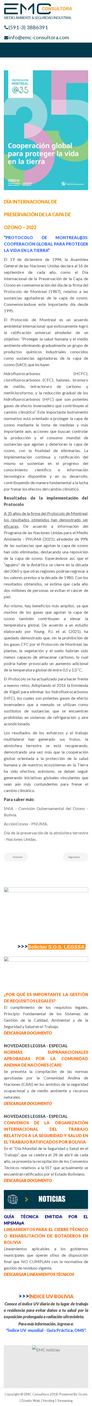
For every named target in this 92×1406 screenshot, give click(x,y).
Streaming (65, 1401)
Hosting (48, 1401)
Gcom (82, 1394)
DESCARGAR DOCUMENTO (28, 1032)
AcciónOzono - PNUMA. (26, 823)
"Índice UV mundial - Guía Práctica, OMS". (46, 1330)
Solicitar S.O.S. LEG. (57, 947)
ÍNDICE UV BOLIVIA (46, 1296)
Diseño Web (30, 1401)
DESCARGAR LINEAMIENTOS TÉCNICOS (39, 1274)
